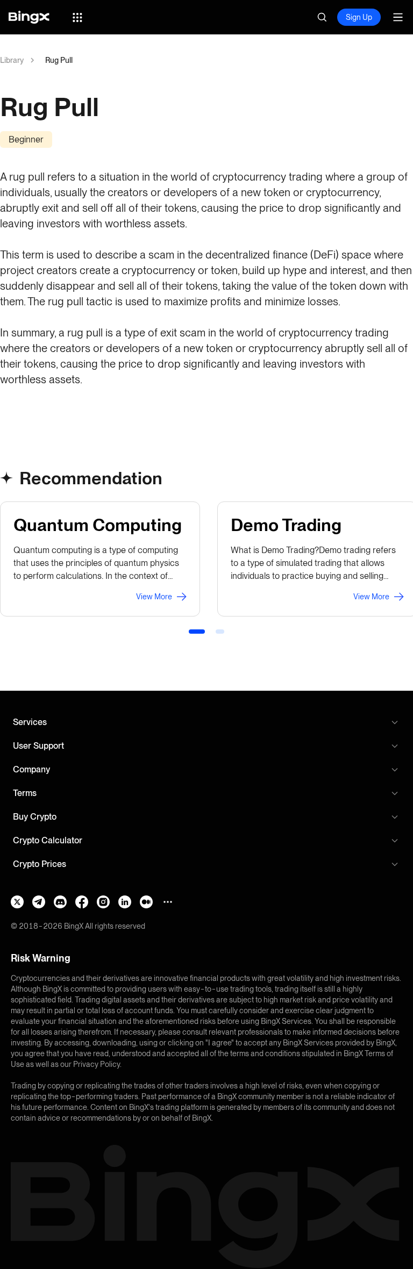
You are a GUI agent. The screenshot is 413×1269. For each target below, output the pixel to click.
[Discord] (60, 901)
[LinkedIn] (124, 901)
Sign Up (359, 17)
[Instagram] (103, 901)
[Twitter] (17, 901)
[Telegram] (38, 901)
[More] (167, 901)
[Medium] (146, 901)
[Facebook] (81, 901)
